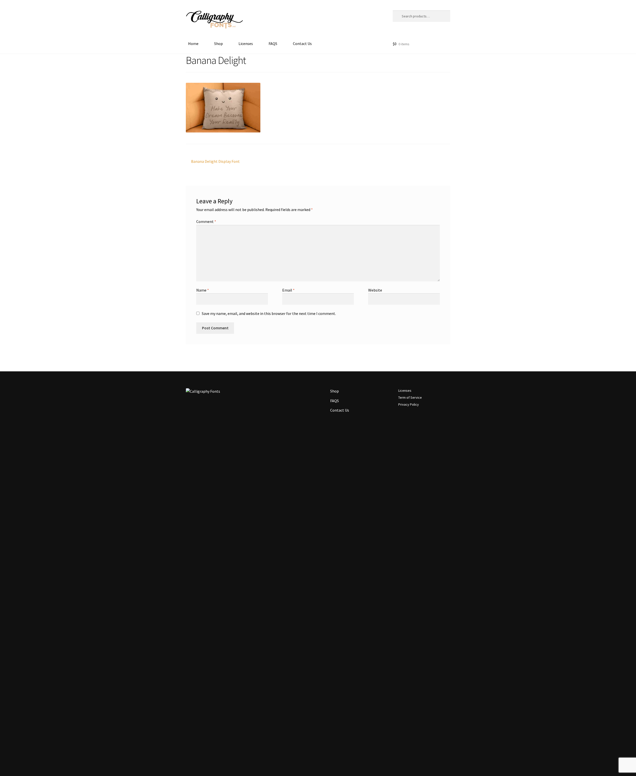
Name (202, 290)
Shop (218, 43)
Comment (206, 221)
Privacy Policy (408, 404)
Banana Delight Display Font (215, 162)
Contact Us (302, 43)
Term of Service (410, 397)
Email (288, 290)
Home (193, 43)
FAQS (273, 43)
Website (375, 290)
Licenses (245, 43)
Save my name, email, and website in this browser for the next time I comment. (269, 313)
